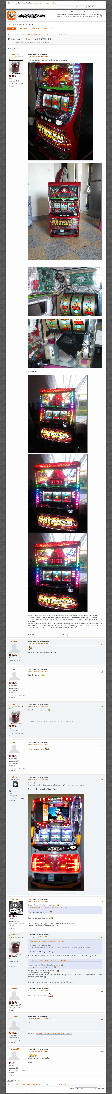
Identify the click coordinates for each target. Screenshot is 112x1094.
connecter (38, 3)
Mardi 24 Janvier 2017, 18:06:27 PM (38, 937)
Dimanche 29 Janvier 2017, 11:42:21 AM (39, 1018)
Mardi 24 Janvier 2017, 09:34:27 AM (38, 671)
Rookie (14, 641)
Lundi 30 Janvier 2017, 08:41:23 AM (38, 1051)
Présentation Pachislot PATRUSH (38, 54)
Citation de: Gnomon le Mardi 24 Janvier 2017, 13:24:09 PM (48, 960)
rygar (13, 669)
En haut (10, 1080)
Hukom (14, 777)
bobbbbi (14, 1016)
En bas (10, 48)
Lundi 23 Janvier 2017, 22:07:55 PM (38, 643)
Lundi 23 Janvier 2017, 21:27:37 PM (38, 56)
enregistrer (52, 3)
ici (89, 12)
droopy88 (15, 1049)
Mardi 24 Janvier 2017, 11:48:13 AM (38, 744)
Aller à (72, 1089)
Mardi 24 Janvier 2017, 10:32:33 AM (38, 706)
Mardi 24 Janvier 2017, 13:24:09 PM (38, 901)
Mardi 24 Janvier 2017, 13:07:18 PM (38, 779)
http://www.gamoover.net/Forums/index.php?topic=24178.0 (54, 1033)
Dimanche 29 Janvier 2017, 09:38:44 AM (39, 991)
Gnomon (14, 899)
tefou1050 (15, 54)
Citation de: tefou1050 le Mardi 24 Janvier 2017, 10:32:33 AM (49, 908)
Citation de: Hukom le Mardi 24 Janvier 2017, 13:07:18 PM (48, 941)
